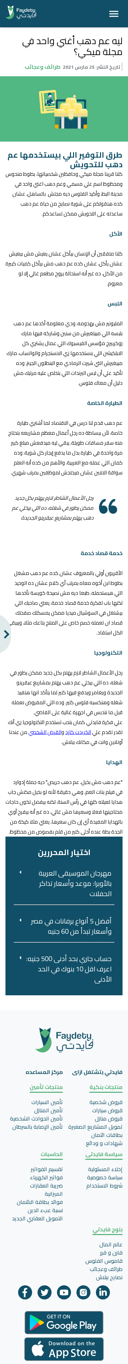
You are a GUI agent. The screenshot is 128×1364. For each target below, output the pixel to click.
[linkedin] (103, 1294)
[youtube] (64, 1294)
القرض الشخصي (44, 732)
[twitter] (45, 1294)
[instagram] (83, 1294)
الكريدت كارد (78, 732)
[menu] (114, 14)
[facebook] (25, 1294)
